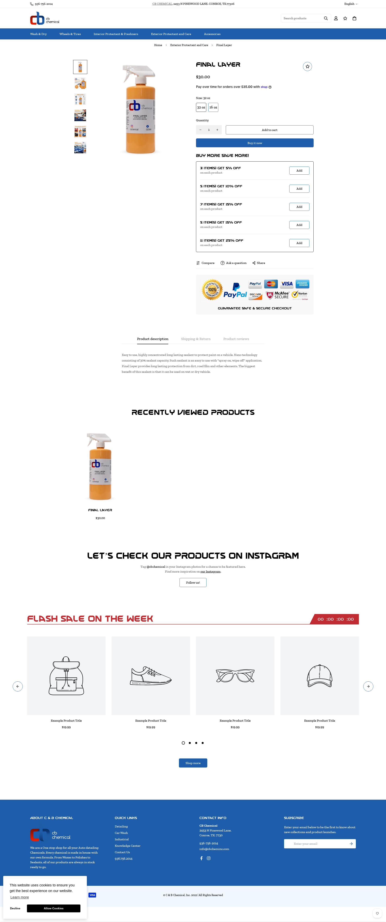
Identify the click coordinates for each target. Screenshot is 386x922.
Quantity (202, 120)
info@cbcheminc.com (214, 849)
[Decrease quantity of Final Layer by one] (200, 129)
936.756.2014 (123, 858)
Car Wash (121, 833)
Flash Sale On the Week (90, 618)
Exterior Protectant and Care (171, 34)
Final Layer (100, 510)
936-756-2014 (208, 843)
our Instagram (210, 571)
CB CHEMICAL (162, 4)
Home (158, 45)
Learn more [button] (19, 897)
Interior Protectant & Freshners (116, 34)
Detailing (121, 826)
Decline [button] (15, 908)
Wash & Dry (38, 34)
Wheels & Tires (70, 34)
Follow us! (193, 582)
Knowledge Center (128, 846)
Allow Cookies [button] (54, 908)
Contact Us (122, 852)
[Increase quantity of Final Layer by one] (217, 129)
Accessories (212, 34)
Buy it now (254, 143)
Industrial (122, 839)
